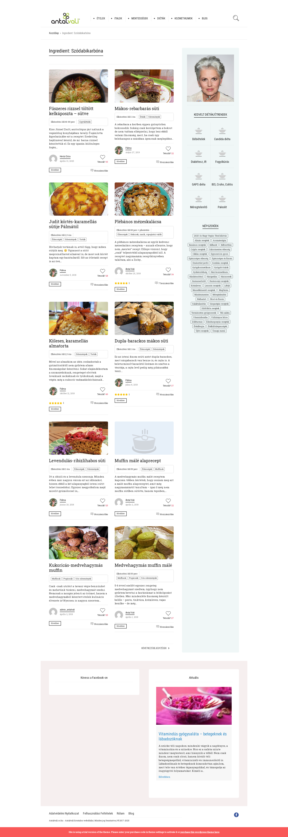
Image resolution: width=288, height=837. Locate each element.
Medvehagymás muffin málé (143, 565)
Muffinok (159, 469)
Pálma (129, 148)
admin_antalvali (67, 609)
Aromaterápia (219, 240)
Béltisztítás (226, 245)
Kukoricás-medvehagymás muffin (76, 567)
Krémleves (196, 285)
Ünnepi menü (218, 330)
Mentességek (139, 18)
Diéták (161, 18)
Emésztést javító (200, 263)
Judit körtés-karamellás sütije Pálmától (73, 224)
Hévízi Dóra (65, 156)
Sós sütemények (83, 578)
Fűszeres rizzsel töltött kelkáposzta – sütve (71, 111)
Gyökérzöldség (200, 272)
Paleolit (222, 207)
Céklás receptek (199, 254)
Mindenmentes (201, 294)
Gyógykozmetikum (201, 267)
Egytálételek (85, 121)
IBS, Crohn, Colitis (222, 184)
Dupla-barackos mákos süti (141, 341)
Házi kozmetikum (219, 272)
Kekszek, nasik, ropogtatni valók (146, 234)
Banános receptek (197, 245)
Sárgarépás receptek (219, 303)
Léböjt (227, 285)
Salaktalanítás (199, 303)
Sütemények (154, 116)
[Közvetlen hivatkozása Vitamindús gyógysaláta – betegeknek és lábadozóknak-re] (194, 706)
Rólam (120, 813)
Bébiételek (198, 139)
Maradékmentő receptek (203, 290)
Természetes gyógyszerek (203, 312)
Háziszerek (226, 276)
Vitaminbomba (200, 317)
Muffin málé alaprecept (138, 460)
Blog (205, 18)
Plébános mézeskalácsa (138, 221)
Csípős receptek (198, 249)
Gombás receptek (220, 263)
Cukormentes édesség (219, 249)
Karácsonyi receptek (219, 281)
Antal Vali (130, 269)
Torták (82, 239)
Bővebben (55, 170)
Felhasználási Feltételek (98, 813)
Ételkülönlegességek (217, 326)
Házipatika (212, 276)
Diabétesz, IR (198, 161)
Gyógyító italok (221, 267)
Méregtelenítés (219, 294)
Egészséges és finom (222, 258)
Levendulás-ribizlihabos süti (77, 460)
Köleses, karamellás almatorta (68, 343)
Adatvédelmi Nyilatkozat (64, 813)
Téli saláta (225, 312)
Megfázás (223, 290)
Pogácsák (68, 578)
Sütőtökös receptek (210, 308)
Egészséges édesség (198, 258)
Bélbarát (213, 245)
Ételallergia (199, 326)
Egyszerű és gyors (219, 254)
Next (236, 733)
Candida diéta (222, 139)
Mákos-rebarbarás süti (137, 108)
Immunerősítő (199, 281)
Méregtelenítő (198, 207)
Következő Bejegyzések (154, 648)
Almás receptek (202, 240)
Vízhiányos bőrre (219, 317)
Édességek (57, 239)
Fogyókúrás (222, 161)
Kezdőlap (54, 33)
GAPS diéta (198, 184)
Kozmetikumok (183, 18)
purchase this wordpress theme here (200, 831)
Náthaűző (201, 299)
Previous (151, 733)
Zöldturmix (197, 321)
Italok (118, 18)
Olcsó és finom (217, 299)
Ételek (101, 18)
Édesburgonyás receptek (217, 321)
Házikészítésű (196, 276)
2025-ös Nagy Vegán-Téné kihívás (210, 235)
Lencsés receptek (213, 285)
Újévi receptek (202, 330)
